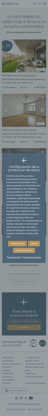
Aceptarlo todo (17, 244)
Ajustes (34, 244)
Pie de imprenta (14, 257)
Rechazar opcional (24, 250)
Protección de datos (32, 257)
